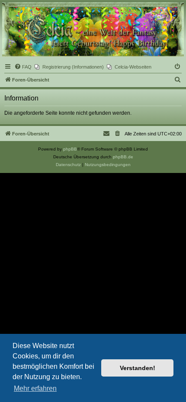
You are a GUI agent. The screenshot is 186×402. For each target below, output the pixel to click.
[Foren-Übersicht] (93, 29)
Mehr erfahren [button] (35, 388)
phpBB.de (123, 156)
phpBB (70, 149)
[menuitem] (23, 67)
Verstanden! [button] (137, 367)
